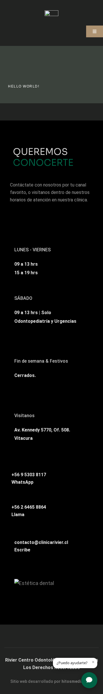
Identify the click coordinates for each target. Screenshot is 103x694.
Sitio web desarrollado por (51, 681)
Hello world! (23, 86)
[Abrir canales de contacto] (89, 680)
